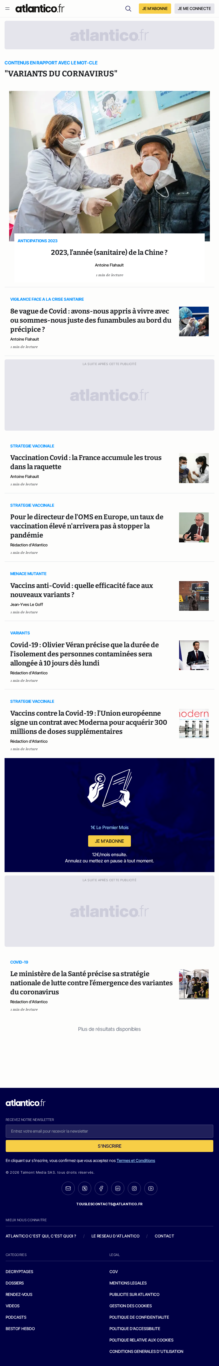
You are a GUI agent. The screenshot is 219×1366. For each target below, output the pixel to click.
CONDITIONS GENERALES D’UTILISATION (146, 1351)
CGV (114, 1271)
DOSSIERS (15, 1283)
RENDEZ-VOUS (19, 1294)
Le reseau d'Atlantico (115, 1235)
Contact (164, 1235)
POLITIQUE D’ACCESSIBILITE (135, 1328)
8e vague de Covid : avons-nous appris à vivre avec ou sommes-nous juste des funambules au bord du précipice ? (90, 320)
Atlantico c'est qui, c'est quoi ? (41, 1235)
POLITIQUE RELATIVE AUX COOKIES (141, 1340)
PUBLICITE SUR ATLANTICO (134, 1294)
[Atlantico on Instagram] (134, 1188)
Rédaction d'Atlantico (29, 544)
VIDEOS (12, 1305)
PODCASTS (16, 1317)
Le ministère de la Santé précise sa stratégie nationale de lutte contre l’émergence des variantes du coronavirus (91, 983)
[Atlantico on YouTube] (150, 1188)
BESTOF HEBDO (20, 1328)
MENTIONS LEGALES (128, 1283)
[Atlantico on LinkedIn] (117, 1188)
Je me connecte (194, 8)
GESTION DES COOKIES (131, 1305)
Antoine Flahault (109, 264)
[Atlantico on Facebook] (101, 1188)
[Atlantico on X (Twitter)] (84, 1188)
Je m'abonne (109, 841)
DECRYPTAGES (19, 1271)
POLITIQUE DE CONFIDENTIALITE (139, 1317)
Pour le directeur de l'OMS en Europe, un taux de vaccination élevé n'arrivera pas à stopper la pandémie (86, 526)
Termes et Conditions (136, 1160)
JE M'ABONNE (155, 8)
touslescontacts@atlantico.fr (109, 1204)
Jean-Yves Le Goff (26, 604)
